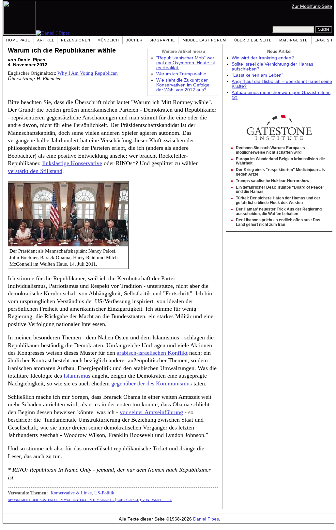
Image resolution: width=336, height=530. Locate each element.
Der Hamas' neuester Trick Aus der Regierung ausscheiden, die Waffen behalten (279, 211)
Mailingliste (293, 40)
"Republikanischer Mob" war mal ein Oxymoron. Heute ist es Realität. (185, 62)
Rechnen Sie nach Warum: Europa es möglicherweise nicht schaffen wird (270, 150)
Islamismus (77, 375)
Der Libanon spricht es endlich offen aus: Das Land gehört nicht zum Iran (278, 222)
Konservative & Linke (71, 492)
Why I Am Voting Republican (87, 73)
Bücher (134, 40)
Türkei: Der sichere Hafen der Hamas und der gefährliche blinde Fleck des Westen (278, 200)
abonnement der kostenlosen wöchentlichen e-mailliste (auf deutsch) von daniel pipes (90, 499)
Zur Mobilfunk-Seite (312, 6)
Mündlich (108, 40)
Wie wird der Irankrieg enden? (263, 57)
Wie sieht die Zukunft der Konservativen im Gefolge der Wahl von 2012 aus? (182, 85)
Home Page (18, 40)
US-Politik (104, 492)
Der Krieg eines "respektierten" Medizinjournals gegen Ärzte (280, 172)
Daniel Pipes (206, 519)
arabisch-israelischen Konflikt (152, 353)
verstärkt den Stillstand (35, 171)
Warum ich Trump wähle (181, 73)
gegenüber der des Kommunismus (151, 383)
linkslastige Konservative (72, 163)
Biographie (162, 40)
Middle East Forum (204, 40)
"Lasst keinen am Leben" (257, 75)
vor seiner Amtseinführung (151, 412)
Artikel (45, 40)
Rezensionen (75, 40)
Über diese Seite (253, 40)
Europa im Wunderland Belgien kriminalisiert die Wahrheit (280, 161)
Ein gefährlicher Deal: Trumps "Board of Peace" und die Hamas (280, 189)
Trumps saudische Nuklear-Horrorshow (272, 181)
